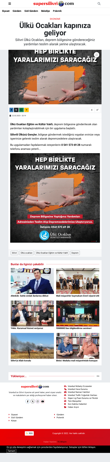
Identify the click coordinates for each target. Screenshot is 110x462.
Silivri (14, 253)
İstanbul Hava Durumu (78, 389)
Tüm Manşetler (74, 401)
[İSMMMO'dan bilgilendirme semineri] (77, 313)
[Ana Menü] (9, 3)
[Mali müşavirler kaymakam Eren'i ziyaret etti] (77, 281)
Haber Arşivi (73, 407)
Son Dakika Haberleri (77, 404)
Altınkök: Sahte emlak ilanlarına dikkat (29, 296)
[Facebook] (27, 401)
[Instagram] (37, 401)
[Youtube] (42, 401)
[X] (32, 401)
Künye (13, 420)
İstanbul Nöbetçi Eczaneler (80, 386)
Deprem (75, 253)
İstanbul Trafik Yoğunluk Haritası (82, 395)
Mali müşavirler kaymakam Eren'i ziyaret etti (77, 296)
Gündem (17, 11)
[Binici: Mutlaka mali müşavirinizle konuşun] (77, 345)
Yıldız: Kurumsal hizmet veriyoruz (27, 328)
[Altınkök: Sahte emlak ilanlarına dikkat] (32, 281)
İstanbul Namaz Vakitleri (79, 392)
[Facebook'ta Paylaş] (11, 110)
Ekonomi (55, 19)
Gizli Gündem (31, 11)
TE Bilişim (62, 442)
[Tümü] (98, 376)
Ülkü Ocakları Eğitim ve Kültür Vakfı (52, 253)
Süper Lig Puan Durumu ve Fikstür (83, 398)
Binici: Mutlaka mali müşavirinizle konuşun (77, 360)
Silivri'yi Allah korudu (21, 360)
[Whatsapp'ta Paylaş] (21, 110)
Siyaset (6, 11)
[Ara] (99, 3)
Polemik (57, 11)
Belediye (45, 11)
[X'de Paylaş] (16, 110)
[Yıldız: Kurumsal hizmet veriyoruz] (32, 313)
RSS (30, 433)
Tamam (11, 451)
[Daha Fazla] (26, 110)
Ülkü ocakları (26, 253)
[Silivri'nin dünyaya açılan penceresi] (53, 3)
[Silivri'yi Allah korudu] (32, 345)
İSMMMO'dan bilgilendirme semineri (73, 328)
